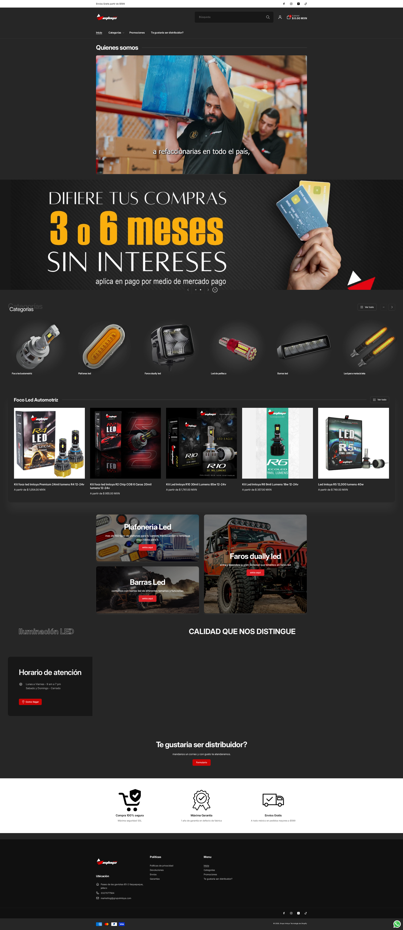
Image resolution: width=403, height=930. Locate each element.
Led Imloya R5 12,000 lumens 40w (341, 484)
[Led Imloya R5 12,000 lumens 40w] (353, 472)
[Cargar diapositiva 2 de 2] (200, 289)
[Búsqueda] (268, 17)
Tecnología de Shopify (298, 923)
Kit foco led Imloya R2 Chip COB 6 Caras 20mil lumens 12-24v (121, 486)
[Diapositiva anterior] (188, 289)
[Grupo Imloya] (107, 867)
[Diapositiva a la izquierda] (383, 307)
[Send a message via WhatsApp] (397, 924)
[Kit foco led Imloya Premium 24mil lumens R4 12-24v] (49, 472)
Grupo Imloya (285, 923)
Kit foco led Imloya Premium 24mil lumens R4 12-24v (49, 484)
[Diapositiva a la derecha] (392, 307)
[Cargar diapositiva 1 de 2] (195, 289)
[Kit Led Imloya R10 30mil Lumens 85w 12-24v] (201, 472)
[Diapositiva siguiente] (207, 289)
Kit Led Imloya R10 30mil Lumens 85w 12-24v (196, 484)
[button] (297, 17)
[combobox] (234, 17)
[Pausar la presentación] (214, 289)
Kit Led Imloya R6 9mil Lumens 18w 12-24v (270, 484)
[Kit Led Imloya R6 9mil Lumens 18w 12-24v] (277, 472)
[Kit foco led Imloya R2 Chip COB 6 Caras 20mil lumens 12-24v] (125, 472)
